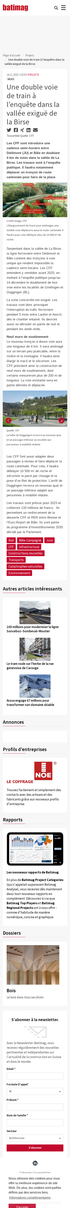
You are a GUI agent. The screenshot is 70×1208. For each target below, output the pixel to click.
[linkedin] (35, 1163)
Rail (11, 540)
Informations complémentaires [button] (30, 1197)
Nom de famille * (17, 1115)
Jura (49, 540)
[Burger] (63, 8)
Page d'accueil (11, 55)
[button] (8, 421)
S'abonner (35, 1147)
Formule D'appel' (17, 1084)
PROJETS (33, 75)
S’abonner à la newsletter (35, 1172)
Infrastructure (29, 547)
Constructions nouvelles (26, 553)
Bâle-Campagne (30, 540)
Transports (16, 560)
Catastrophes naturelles (25, 566)
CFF (11, 547)
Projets (29, 55)
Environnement (19, 573)
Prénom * (13, 1100)
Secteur (12, 1131)
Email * (11, 1069)
